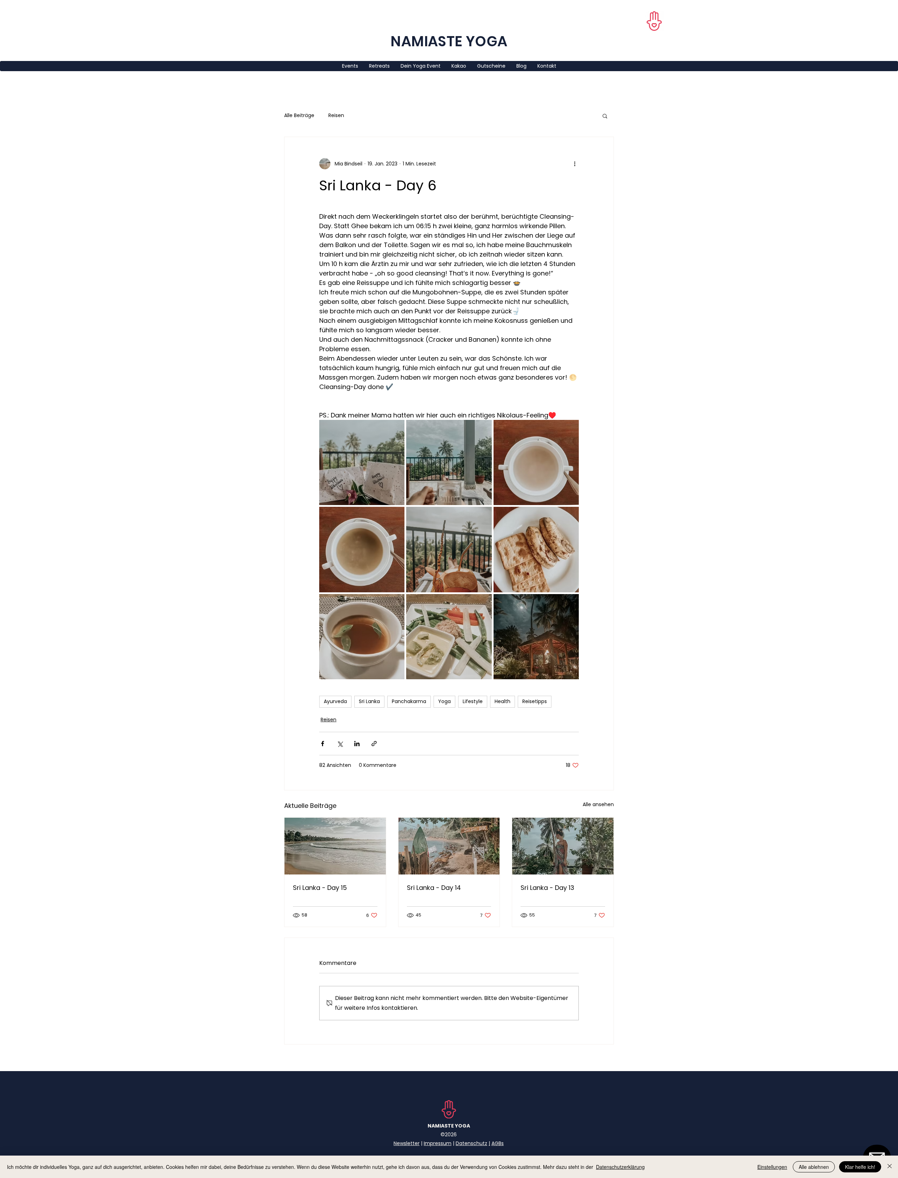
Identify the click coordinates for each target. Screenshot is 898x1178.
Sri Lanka (369, 701)
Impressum (437, 1143)
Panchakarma (409, 701)
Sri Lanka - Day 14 (434, 887)
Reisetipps (534, 701)
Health (502, 701)
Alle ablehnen (814, 1166)
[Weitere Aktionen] (574, 163)
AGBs (497, 1143)
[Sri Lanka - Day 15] (335, 846)
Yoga (444, 701)
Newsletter (407, 1143)
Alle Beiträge (299, 115)
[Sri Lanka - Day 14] (449, 846)
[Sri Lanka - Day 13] (563, 846)
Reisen (336, 115)
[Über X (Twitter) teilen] (339, 743)
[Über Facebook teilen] (322, 743)
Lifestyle (473, 701)
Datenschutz (471, 1143)
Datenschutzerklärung (620, 1166)
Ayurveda (335, 701)
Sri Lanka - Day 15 (320, 887)
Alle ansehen (598, 804)
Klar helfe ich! (860, 1166)
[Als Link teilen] (374, 743)
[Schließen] (889, 1166)
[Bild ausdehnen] (361, 462)
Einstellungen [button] (772, 1166)
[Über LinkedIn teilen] (357, 743)
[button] (605, 115)
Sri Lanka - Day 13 (547, 887)
